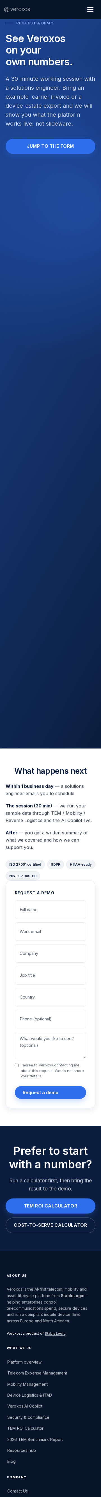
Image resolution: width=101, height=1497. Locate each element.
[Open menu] (90, 9)
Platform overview (24, 1362)
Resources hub (21, 1450)
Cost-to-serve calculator (50, 1225)
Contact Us (17, 1491)
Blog (11, 1461)
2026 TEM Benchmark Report (35, 1439)
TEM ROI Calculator (25, 1428)
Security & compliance (28, 1417)
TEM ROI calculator (50, 1206)
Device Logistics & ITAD (29, 1395)
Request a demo (40, 1092)
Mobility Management (27, 1384)
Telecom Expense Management (37, 1373)
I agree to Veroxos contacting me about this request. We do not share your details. (52, 1070)
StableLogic (72, 1295)
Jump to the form (50, 146)
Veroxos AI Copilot (25, 1406)
